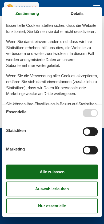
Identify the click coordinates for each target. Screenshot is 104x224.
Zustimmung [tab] (27, 13)
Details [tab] (77, 13)
